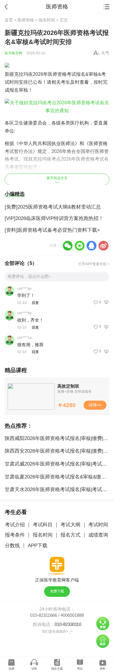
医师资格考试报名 (66, 74)
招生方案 (57, 668)
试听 (34, 668)
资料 (103, 668)
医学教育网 (13, 53)
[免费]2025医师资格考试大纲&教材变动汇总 (53, 207)
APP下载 (37, 545)
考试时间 (98, 524)
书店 (80, 668)
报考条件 (15, 535)
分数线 (12, 545)
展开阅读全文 (57, 178)
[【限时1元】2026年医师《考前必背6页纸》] (57, 65)
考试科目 (43, 524)
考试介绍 (15, 524)
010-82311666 (43, 615)
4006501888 (72, 615)
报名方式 (70, 535)
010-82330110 (68, 624)
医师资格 (26, 20)
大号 (105, 53)
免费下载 (57, 591)
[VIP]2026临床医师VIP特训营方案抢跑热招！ (54, 218)
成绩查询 (98, 535)
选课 (11, 668)
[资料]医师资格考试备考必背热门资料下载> (52, 230)
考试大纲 (70, 524)
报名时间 (47, 20)
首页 (9, 20)
